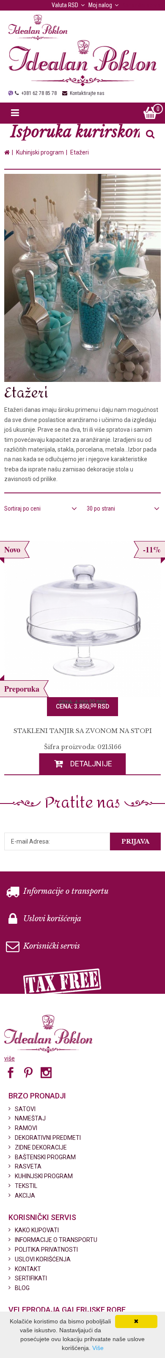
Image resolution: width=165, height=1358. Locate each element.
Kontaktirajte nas (87, 93)
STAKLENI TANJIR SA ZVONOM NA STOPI (83, 731)
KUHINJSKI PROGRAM (44, 1176)
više (9, 1058)
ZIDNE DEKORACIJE (41, 1147)
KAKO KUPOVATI (37, 1230)
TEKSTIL (26, 1185)
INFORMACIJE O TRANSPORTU (56, 1239)
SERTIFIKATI (31, 1278)
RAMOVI (26, 1128)
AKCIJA (25, 1195)
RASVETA (28, 1166)
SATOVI (25, 1109)
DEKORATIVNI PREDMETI (48, 1137)
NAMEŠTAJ (30, 1118)
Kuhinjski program (40, 152)
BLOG (22, 1288)
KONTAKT (28, 1269)
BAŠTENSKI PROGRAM (45, 1157)
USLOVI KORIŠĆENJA (43, 1259)
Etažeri (79, 152)
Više (98, 1347)
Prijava (135, 841)
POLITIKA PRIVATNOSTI (46, 1249)
